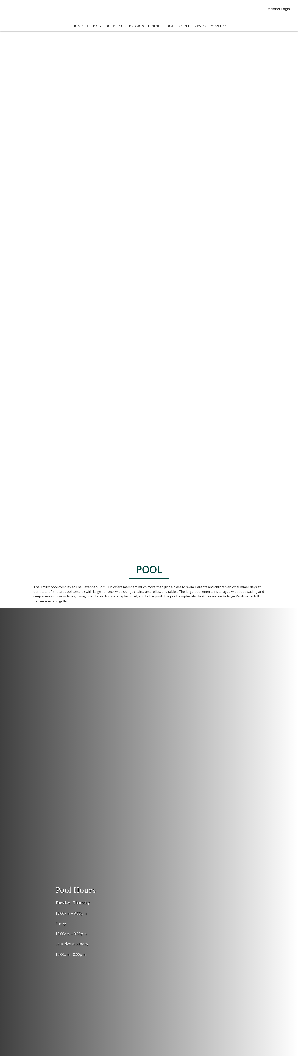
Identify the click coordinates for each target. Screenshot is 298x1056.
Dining (154, 26)
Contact (218, 26)
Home (77, 26)
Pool (169, 26)
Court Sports (131, 26)
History (94, 26)
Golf (110, 26)
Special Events (192, 26)
